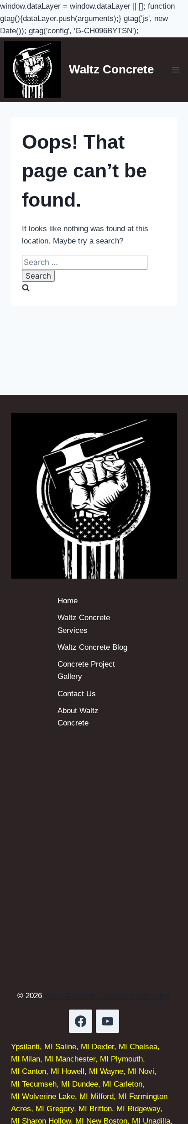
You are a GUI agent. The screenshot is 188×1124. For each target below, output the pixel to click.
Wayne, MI (118, 1071)
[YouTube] (107, 1021)
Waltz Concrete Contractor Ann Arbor (107, 995)
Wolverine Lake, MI (55, 1096)
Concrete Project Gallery (86, 670)
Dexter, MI (109, 1046)
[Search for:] (84, 262)
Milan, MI (37, 1059)
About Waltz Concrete (78, 716)
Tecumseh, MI (46, 1084)
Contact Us (76, 693)
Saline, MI (72, 1046)
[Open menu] (175, 69)
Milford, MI (108, 1096)
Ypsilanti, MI (32, 1046)
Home (67, 600)
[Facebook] (80, 1021)
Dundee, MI (91, 1084)
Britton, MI (107, 1108)
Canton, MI (40, 1071)
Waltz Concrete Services (83, 623)
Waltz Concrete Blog (92, 647)
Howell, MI (80, 1071)
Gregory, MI (67, 1108)
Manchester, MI (82, 1059)
